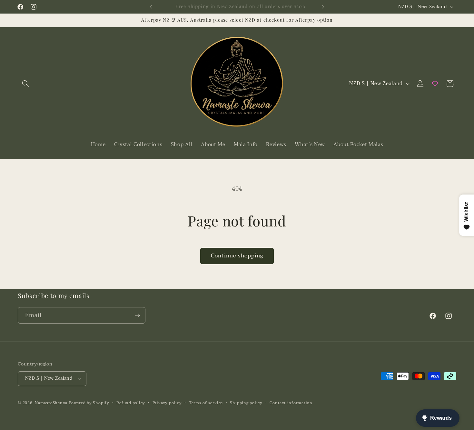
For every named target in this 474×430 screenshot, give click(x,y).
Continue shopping (237, 255)
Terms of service (206, 403)
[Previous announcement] (151, 7)
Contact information (291, 403)
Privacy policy (167, 403)
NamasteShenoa (51, 403)
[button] (25, 83)
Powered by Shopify (89, 403)
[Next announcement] (323, 7)
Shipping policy (246, 403)
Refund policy (130, 403)
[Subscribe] (137, 315)
